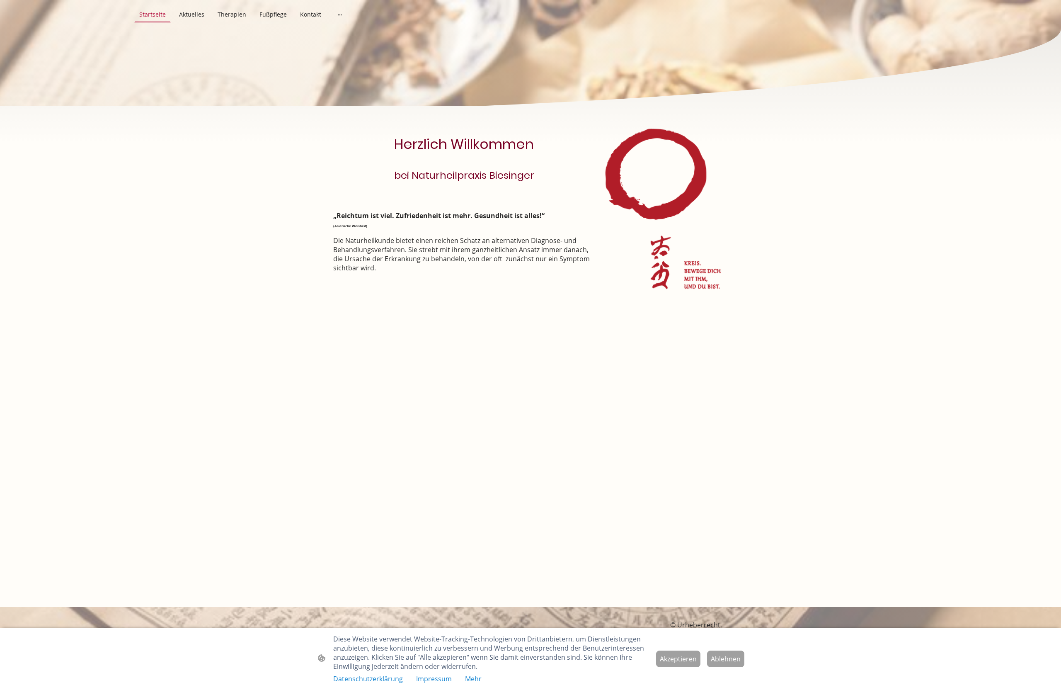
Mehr (473, 678)
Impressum (434, 678)
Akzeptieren (678, 658)
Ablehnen (726, 658)
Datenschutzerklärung (368, 678)
